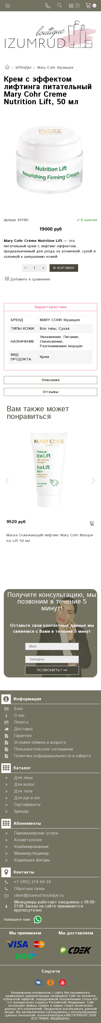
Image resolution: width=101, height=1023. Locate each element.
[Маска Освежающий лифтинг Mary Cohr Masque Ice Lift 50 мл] (50, 471)
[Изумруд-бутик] (50, 34)
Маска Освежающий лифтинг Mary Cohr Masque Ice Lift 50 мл (49, 538)
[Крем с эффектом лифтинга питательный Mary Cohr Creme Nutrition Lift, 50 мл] (50, 160)
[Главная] (7, 67)
